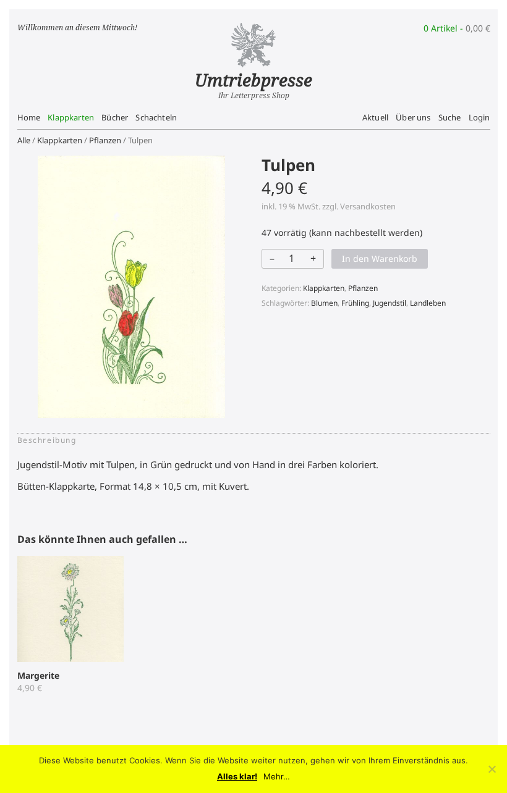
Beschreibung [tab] (47, 440)
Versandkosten (368, 206)
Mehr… (276, 777)
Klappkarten (71, 117)
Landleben (428, 303)
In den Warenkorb (379, 258)
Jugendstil (389, 303)
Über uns (413, 117)
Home (29, 117)
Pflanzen (105, 140)
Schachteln (156, 117)
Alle (23, 140)
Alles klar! (237, 777)
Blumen (324, 303)
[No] (491, 769)
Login (479, 117)
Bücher (114, 117)
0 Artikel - (457, 28)
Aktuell (375, 117)
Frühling (355, 303)
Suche (449, 117)
